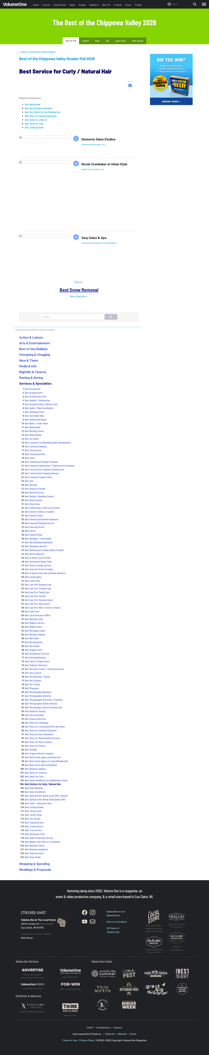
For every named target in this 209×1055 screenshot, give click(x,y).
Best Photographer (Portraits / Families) (43, 699)
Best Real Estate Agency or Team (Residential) (46, 761)
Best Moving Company (35, 634)
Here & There (28, 360)
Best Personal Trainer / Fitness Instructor (44, 668)
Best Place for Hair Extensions (39, 734)
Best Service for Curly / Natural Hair (43, 784)
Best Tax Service (32, 818)
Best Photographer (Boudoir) (38, 692)
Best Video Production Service (39, 837)
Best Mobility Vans (33, 626)
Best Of (106, 4)
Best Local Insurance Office (37, 615)
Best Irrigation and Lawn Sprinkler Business (45, 573)
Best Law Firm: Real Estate (37, 603)
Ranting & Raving (31, 378)
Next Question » (79, 296)
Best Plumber (31, 749)
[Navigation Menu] (204, 4)
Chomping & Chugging (34, 354)
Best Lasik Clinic (32, 580)
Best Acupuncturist (34, 392)
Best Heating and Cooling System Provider (44, 550)
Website (122, 1033)
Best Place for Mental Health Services (42, 738)
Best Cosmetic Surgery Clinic (38, 477)
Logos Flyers (120, 40)
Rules (97, 40)
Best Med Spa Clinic (34, 619)
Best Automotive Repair (36, 419)
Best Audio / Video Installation (39, 408)
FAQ (107, 40)
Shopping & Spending (34, 864)
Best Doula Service (33, 500)
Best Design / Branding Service (39, 496)
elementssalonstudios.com (93, 144)
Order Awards (137, 40)
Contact (85, 40)
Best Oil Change (32, 645)
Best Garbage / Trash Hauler (38, 538)
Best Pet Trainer (32, 684)
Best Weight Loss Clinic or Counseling (42, 841)
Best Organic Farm (33, 649)
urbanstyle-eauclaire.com (92, 169)
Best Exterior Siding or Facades (39, 511)
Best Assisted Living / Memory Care (41, 404)
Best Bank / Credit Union (36, 423)
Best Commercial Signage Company (41, 461)
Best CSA (29, 480)
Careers (117, 1027)
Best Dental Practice (34, 492)
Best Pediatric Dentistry (36, 665)
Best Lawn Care (32, 611)
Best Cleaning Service (35, 454)
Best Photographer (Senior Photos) (41, 703)
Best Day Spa (31, 484)
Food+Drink (59, 4)
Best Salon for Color (34, 123)
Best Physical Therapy (35, 711)
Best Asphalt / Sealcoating (37, 400)
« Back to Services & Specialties (37, 51)
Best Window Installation (36, 849)
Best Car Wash (31, 438)
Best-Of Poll (71, 40)
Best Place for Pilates (35, 745)
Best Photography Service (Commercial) (43, 707)
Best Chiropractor (33, 450)
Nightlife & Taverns (32, 372)
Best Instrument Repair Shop (38, 561)
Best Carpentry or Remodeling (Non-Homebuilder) (48, 442)
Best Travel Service (34, 826)
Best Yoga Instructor (34, 853)
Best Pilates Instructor (35, 718)
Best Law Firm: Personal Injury (39, 599)
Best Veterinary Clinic (35, 834)
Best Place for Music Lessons (38, 741)
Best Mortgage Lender (35, 630)
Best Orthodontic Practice (37, 653)
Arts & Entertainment (34, 343)
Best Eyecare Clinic (34, 515)
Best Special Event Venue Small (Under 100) (45, 799)
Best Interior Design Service (38, 565)
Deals (72, 4)
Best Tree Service (33, 830)
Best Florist (30, 530)
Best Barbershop (32, 104)
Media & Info (28, 366)
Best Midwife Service (34, 622)
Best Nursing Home (33, 642)
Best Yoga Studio (33, 857)
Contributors (103, 1027)
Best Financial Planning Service (39, 523)
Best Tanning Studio (34, 127)
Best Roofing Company (35, 768)
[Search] (195, 4)
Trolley (138, 4)
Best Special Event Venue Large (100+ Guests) (46, 795)
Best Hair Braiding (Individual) (38, 108)
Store (128, 4)
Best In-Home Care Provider (38, 557)
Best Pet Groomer (33, 680)
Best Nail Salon (32, 638)
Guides (82, 4)
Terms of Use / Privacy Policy (78, 1040)
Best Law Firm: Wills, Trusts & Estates (42, 607)
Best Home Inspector (34, 553)
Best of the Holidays (33, 349)
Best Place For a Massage (36, 722)
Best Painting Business (35, 657)
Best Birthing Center (34, 431)
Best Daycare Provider (35, 488)
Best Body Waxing (33, 434)
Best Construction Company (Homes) (42, 473)
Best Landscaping (33, 576)
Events (46, 4)
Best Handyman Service (36, 546)
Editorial (110, 1033)
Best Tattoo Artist (33, 811)
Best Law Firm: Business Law (38, 584)
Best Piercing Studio (34, 715)
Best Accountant (32, 388)
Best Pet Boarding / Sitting (37, 676)
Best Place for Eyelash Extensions (40, 115)
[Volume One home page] (17, 5)
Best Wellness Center (35, 845)
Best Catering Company (36, 446)
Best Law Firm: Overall (35, 596)
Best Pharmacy (32, 688)
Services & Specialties (35, 383)
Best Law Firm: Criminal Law (38, 588)
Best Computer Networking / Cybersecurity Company (49, 465)
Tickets (118, 4)
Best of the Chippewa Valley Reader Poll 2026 (57, 58)
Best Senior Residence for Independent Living (46, 780)
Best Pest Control (33, 672)
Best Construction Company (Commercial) (44, 469)
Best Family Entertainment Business (41, 519)
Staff (90, 1027)
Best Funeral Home (33, 534)
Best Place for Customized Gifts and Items (45, 726)
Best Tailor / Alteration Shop (38, 803)
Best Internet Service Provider (39, 569)
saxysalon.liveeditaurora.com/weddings (98, 243)
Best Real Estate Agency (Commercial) (43, 757)
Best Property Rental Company (39, 753)
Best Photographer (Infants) (38, 695)
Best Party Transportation (37, 661)
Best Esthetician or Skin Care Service (42, 507)
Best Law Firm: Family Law (37, 592)
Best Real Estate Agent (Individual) (41, 764)
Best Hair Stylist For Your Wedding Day (42, 112)
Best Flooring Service (35, 526)
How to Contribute (117, 921)
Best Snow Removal (79, 289)
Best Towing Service (34, 822)
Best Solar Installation (35, 791)
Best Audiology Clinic (34, 411)
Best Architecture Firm (35, 396)
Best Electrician (32, 503)
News (36, 4)
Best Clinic (30, 457)
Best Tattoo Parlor (33, 814)
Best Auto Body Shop (34, 415)
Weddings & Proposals (35, 869)
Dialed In (94, 4)
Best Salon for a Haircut (36, 119)
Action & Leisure (31, 337)
